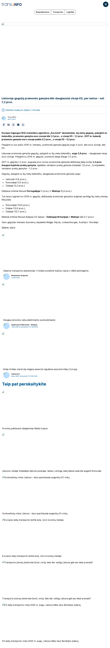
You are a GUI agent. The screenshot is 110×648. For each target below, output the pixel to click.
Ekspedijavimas (42, 12)
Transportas (58, 12)
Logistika (70, 12)
